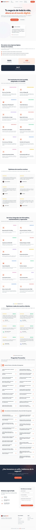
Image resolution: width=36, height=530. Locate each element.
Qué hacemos (12, 2)
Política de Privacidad (30, 518)
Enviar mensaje (26, 505)
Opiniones (17, 1)
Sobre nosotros (20, 523)
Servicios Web (20, 518)
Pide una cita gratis (14, 19)
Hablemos (32, 1)
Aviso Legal (29, 517)
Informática (21, 1)
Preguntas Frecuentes (25, 2)
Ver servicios (22, 19)
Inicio (8, 1)
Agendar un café (18, 477)
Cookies (29, 519)
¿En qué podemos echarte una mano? (26, 498)
